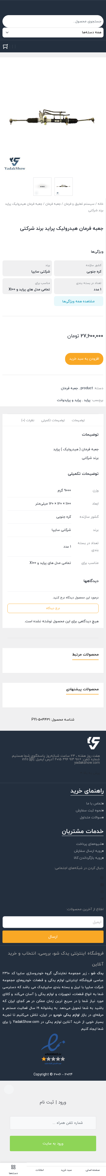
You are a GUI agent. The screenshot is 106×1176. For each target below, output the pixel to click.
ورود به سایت (53, 1143)
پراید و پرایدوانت (69, 400)
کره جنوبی (94, 271)
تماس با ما (94, 803)
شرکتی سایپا (40, 271)
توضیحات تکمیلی (53, 420)
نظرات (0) (27, 420)
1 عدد (97, 289)
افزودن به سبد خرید (84, 358)
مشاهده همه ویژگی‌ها (78, 301)
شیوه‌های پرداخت (89, 844)
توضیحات (78, 420)
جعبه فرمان (53, 204)
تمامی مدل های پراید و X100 (29, 289)
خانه (100, 204)
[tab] (78, 420)
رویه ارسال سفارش (88, 851)
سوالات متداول (91, 817)
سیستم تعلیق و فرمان (79, 204)
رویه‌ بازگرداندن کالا (88, 858)
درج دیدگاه (53, 608)
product (87, 388)
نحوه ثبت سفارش (89, 810)
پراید (87, 400)
